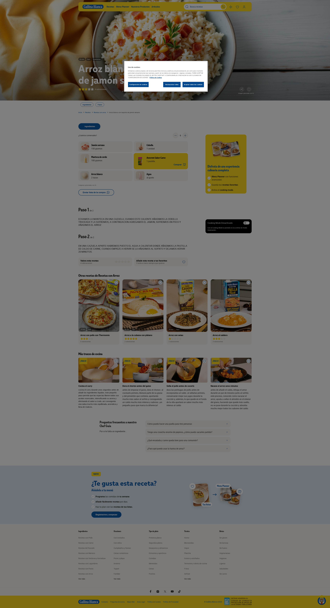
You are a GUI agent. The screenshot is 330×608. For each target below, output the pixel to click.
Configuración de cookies (138, 84)
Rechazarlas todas (172, 84)
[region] (166, 76)
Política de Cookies (156, 77)
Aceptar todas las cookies (193, 84)
